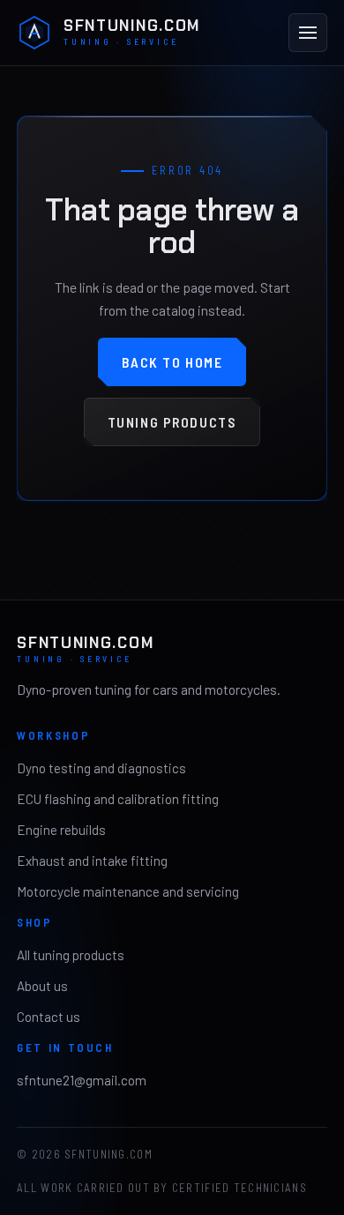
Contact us (48, 1017)
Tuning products (172, 422)
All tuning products (70, 955)
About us (42, 986)
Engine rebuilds (61, 830)
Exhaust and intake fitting (92, 860)
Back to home (172, 362)
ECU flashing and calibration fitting (118, 799)
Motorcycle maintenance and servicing (128, 891)
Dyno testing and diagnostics (101, 768)
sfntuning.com (132, 33)
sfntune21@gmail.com (81, 1080)
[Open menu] (307, 32)
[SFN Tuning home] (34, 32)
